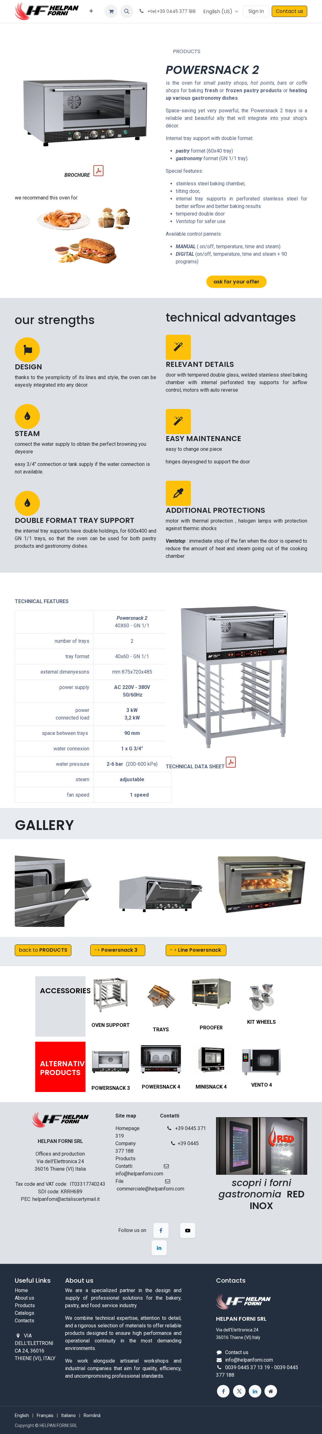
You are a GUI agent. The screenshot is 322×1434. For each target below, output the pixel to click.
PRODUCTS (186, 51)
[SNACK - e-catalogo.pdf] (98, 171)
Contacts (24, 1321)
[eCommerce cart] (111, 11)
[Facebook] (223, 1391)
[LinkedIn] (255, 1391)
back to (43, 950)
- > (195, 950)
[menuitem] (91, 11)
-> (115, 950)
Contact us (289, 11)
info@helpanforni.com (249, 1360)
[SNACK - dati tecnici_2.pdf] (231, 762)
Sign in (256, 11)
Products (25, 1305)
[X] (239, 1391)
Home (21, 1290)
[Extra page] (270, 1391)
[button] (126, 11)
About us (24, 1298)
